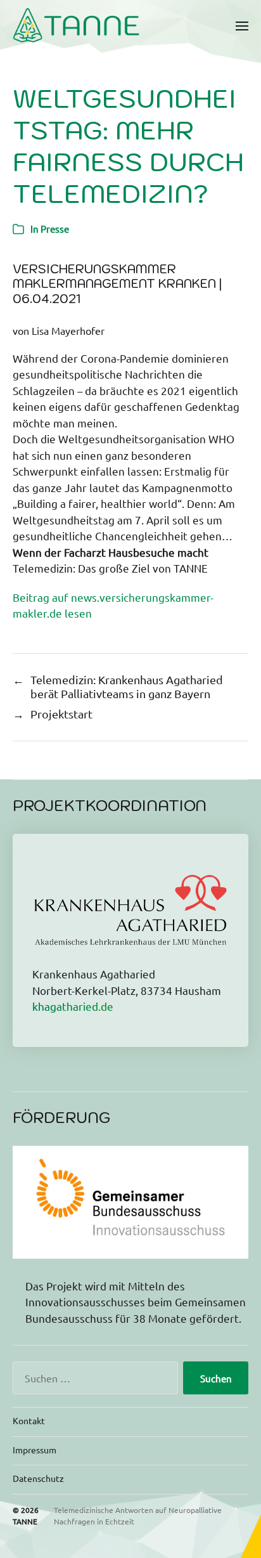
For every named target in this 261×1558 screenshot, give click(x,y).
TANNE (25, 1521)
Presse (55, 229)
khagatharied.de (72, 1006)
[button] (242, 25)
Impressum (34, 1449)
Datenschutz (38, 1478)
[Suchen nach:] (93, 1380)
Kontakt (29, 1420)
